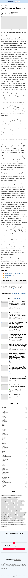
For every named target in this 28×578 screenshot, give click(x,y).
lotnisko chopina (21, 512)
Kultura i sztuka (14, 434)
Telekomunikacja (14, 472)
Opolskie (14, 451)
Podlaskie (14, 455)
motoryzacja (13, 514)
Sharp (3, 287)
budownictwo (13, 499)
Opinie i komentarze (14, 450)
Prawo (14, 460)
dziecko (19, 503)
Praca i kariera (14, 459)
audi (13, 495)
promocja (21, 518)
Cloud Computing (14, 286)
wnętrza (14, 524)
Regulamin (25, 575)
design (21, 501)
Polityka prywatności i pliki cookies (14, 575)
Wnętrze (14, 480)
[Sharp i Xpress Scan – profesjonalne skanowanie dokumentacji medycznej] (4, 387)
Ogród (14, 448)
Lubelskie (14, 435)
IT (21, 286)
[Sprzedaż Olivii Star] (4, 397)
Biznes (17, 298)
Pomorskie (14, 457)
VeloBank (12, 522)
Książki (14, 430)
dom (4, 503)
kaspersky (16, 510)
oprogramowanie (17, 516)
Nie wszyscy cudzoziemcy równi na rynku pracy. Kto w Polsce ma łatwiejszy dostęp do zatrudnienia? (17, 368)
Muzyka (14, 446)
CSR (15, 501)
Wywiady (14, 481)
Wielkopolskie (14, 478)
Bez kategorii (14, 409)
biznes (4, 499)
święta (4, 526)
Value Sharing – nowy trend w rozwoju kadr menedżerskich (18, 377)
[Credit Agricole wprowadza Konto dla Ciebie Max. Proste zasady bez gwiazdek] (4, 336)
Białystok (16, 497)
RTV (14, 464)
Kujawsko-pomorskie (14, 431)
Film (14, 424)
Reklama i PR (14, 463)
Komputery (14, 429)
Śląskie (14, 465)
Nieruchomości (14, 447)
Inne (14, 426)
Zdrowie (14, 483)
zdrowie (22, 524)
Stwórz (14, 549)
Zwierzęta (14, 485)
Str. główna (3, 575)
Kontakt (14, 576)
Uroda (14, 476)
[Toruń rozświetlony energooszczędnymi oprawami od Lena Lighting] (4, 315)
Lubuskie (14, 437)
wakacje (20, 522)
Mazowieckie (14, 441)
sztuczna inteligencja (13, 287)
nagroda (22, 514)
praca (13, 518)
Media (14, 442)
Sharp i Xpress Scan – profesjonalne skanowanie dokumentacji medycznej (17, 386)
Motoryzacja (14, 444)
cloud (6, 286)
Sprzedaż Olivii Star (15, 395)
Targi (14, 470)
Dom (14, 415)
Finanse (14, 425)
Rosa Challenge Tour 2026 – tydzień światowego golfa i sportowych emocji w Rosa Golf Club (17, 303)
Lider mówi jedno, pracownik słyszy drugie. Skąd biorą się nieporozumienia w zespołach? (18, 345)
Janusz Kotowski (6, 510)
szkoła (20, 520)
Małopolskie (14, 439)
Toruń (4, 522)
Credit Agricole (6, 501)
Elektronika (14, 420)
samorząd (5, 520)
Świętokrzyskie (14, 469)
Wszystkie (14, 407)
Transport (14, 473)
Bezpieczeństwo (6, 497)
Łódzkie (14, 438)
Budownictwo (14, 412)
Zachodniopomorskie (14, 482)
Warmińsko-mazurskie (14, 477)
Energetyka (14, 421)
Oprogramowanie (14, 452)
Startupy (14, 468)
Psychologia (14, 461)
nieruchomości (6, 516)
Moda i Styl (14, 443)
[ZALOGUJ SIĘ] (26, 1)
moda (4, 514)
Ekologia (14, 418)
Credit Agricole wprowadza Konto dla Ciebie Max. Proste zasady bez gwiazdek (17, 336)
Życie (14, 486)
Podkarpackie (14, 454)
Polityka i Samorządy (14, 456)
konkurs (4, 512)
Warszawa (5, 524)
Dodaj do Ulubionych (21, 280)
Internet (14, 428)
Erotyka (14, 422)
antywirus (5, 495)
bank (20, 495)
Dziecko (14, 416)
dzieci (11, 503)
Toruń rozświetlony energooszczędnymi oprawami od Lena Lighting (17, 314)
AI (2, 286)
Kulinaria (14, 433)
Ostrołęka (5, 518)
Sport (14, 467)
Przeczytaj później (7, 280)
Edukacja (14, 417)
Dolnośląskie (14, 413)
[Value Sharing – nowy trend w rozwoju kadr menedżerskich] (4, 379)
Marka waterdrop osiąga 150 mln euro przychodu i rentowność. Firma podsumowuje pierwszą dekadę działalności (18, 325)
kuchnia (12, 512)
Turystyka (14, 474)
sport (13, 520)
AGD (14, 408)
